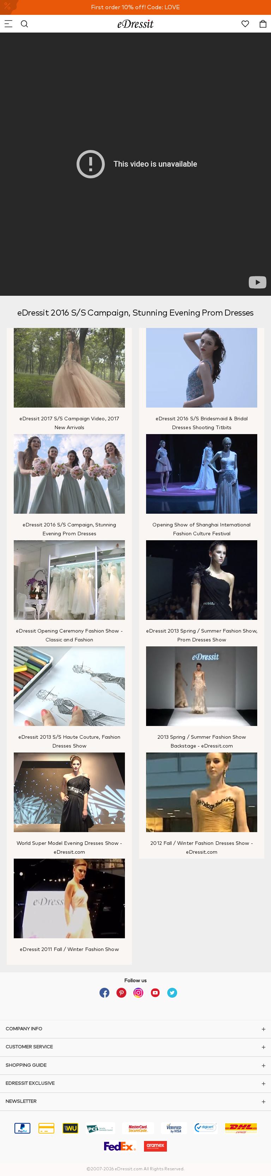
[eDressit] (136, 24)
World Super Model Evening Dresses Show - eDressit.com (69, 848)
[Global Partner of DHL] (241, 1129)
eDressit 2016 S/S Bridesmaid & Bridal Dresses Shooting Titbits (202, 423)
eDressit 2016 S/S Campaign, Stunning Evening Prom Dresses (69, 529)
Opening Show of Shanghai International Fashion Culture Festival (201, 529)
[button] (8, 24)
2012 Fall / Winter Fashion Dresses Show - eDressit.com (201, 848)
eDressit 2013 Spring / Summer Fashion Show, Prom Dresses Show (201, 635)
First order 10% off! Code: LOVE (135, 7)
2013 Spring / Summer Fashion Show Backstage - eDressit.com (201, 742)
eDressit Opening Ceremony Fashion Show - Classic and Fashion (69, 635)
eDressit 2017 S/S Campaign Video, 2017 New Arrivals (69, 423)
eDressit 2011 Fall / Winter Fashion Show (69, 949)
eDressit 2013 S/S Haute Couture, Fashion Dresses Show (69, 742)
